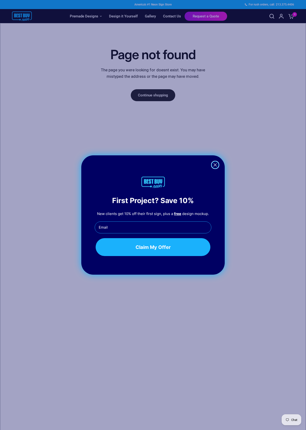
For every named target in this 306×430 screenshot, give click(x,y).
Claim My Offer (153, 247)
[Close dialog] (215, 164)
